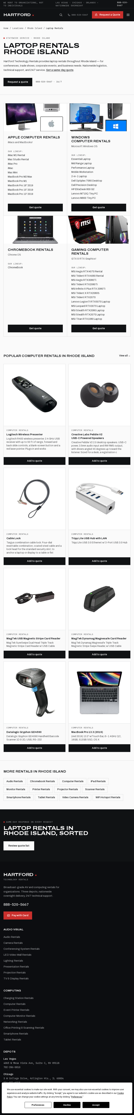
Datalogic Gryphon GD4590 (24, 732)
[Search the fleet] (61, 15)
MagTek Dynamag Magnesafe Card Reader (98, 638)
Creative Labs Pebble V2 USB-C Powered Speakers (87, 436)
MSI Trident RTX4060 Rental (87, 276)
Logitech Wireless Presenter (24, 434)
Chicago (77, 2)
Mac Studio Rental (18, 159)
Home (5, 28)
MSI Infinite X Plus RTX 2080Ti (88, 288)
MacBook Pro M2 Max (20, 176)
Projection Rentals (14, 972)
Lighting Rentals (13, 960)
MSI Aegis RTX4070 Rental (86, 271)
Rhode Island (34, 28)
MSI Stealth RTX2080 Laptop (88, 310)
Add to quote (34, 461)
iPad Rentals (98, 781)
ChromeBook (15, 267)
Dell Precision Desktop (84, 185)
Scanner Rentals (95, 789)
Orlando (91, 2)
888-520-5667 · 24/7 (49, 81)
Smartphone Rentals (18, 797)
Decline (67, 1105)
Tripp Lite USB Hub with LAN (89, 538)
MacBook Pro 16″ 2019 (20, 185)
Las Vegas (62, 2)
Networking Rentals (15, 1021)
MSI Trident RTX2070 (83, 297)
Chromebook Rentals (42, 781)
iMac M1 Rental (16, 155)
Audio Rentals (14, 781)
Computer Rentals (72, 781)
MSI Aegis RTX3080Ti (83, 280)
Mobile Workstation (82, 172)
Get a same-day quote (59, 70)
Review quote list (18, 845)
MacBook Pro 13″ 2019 (20, 194)
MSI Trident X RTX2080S (85, 293)
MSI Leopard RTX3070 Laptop (88, 306)
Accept (96, 1105)
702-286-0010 (11, 1067)
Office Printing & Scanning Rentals (23, 1027)
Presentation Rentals (16, 966)
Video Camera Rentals (75, 797)
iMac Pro (12, 164)
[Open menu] (128, 15)
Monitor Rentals (15, 789)
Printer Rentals (41, 789)
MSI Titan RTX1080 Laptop (86, 319)
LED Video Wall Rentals (17, 954)
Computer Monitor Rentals (19, 1015)
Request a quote (18, 82)
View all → (125, 355)
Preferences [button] (76, 1097)
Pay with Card (20, 915)
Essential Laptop (81, 159)
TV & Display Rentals (16, 978)
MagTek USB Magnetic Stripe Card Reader (33, 638)
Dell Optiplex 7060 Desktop (86, 180)
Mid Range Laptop (81, 163)
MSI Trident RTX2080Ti (84, 284)
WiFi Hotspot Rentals (108, 797)
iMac (10, 168)
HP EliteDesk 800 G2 (82, 189)
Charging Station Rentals (18, 998)
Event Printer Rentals (16, 1010)
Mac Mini (12, 172)
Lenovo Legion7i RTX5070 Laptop (90, 301)
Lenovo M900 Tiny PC (83, 198)
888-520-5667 (122, 4)
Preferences (38, 1105)
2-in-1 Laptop (79, 176)
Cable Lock (13, 538)
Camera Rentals (13, 943)
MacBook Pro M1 (17, 181)
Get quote (35, 207)
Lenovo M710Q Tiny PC (84, 193)
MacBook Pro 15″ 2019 (20, 190)
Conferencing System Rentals (21, 948)
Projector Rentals (67, 789)
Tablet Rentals (46, 797)
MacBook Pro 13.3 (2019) (87, 732)
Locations (17, 28)
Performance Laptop (82, 168)
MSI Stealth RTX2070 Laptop (88, 314)
